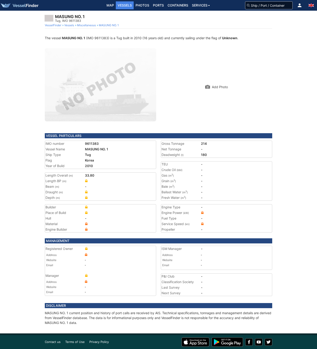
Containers (178, 5)
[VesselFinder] (19, 5)
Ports (158, 5)
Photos (142, 5)
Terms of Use (75, 342)
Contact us (53, 342)
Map (110, 5)
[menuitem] (53, 25)
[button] (299, 5)
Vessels (125, 5)
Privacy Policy (99, 342)
